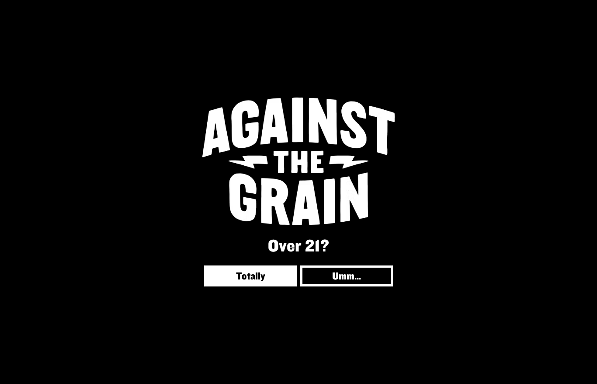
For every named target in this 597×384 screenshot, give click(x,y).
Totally (250, 275)
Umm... (346, 275)
